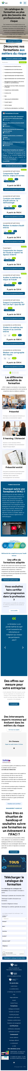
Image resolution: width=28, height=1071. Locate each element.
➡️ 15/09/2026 (6, 120)
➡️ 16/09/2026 (6, 132)
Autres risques (8, 105)
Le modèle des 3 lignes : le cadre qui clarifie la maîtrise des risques (18, 1057)
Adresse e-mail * (6, 941)
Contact (14, 1000)
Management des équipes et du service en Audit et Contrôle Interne (14, 82)
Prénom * (4, 921)
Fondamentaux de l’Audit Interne (12, 66)
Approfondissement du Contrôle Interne (14, 78)
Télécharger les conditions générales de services (13, 906)
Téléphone (5, 945)
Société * (4, 936)
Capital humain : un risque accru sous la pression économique (17, 1052)
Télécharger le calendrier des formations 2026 (12, 895)
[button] (24, 2)
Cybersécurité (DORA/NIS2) (11, 99)
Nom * (3, 926)
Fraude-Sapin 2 (8, 102)
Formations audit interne (14, 1017)
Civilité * (4, 916)
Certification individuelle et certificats (14, 108)
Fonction (4, 931)
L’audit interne (14, 986)
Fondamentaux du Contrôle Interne (13, 69)
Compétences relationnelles (11, 90)
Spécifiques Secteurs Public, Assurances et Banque (14, 86)
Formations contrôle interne (14, 1020)
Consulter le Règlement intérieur (9, 903)
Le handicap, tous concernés (14, 991)
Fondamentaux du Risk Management (13, 72)
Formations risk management (14, 1023)
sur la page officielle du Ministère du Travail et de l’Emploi (13, 795)
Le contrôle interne (14, 989)
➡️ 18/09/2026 (6, 139)
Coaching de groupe (14, 1014)
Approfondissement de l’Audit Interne (14, 75)
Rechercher (22, 62)
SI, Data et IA (7, 93)
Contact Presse (14, 1003)
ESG (5, 96)
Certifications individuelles (14, 1029)
